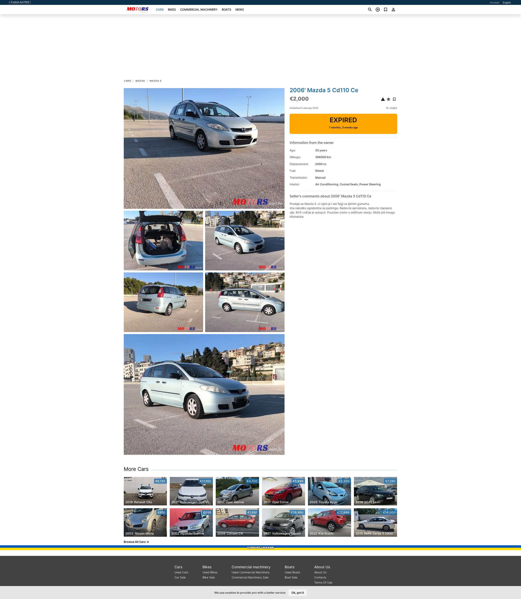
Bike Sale (208, 577)
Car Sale (180, 577)
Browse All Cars (135, 541)
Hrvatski (494, 2)
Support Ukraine (260, 547)
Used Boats (292, 572)
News (239, 9)
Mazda (140, 80)
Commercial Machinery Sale (250, 577)
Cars (160, 9)
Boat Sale (291, 577)
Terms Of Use (323, 582)
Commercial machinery (199, 9)
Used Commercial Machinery (251, 572)
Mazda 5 (156, 80)
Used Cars (181, 572)
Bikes (172, 9)
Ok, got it (297, 592)
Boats (226, 9)
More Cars (136, 469)
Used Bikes (209, 572)
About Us (322, 567)
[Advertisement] (260, 48)
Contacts (320, 577)
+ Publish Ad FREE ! (20, 2)
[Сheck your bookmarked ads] (386, 9)
